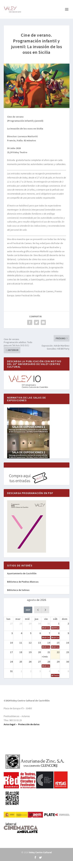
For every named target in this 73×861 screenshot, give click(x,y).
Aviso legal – (11, 724)
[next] (45, 609)
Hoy (28, 609)
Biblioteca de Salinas (18, 590)
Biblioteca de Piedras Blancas (23, 581)
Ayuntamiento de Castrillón (21, 573)
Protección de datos (29, 724)
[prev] (38, 609)
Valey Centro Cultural (40, 852)
